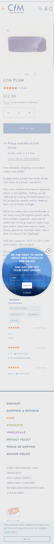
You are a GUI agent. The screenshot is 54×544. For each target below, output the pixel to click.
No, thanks (27, 292)
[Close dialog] (49, 251)
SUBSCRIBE (27, 285)
